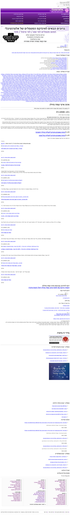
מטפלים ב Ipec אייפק (52, 84)
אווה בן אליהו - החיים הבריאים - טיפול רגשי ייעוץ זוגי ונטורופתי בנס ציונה (55, 349)
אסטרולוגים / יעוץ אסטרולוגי (61, 76)
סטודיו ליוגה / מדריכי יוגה (34, 81)
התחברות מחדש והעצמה (14, 82)
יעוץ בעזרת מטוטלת (30, 85)
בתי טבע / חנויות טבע (24, 81)
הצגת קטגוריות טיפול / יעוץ (52, 52)
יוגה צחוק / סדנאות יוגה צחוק (52, 80)
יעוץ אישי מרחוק (9, 86)
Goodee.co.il (23, 512)
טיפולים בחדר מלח (44, 81)
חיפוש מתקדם (39, 52)
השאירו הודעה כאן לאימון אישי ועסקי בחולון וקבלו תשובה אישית (49, 287)
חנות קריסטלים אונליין (6, 512)
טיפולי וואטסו (5, 81)
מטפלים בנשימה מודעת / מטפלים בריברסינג (10, 92)
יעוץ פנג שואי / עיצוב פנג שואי (15, 90)
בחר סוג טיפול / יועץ (63, 52)
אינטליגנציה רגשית (37, 82)
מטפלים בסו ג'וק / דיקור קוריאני (28, 91)
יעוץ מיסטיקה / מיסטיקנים (7, 75)
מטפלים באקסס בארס (56, 98)
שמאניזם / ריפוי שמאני (31, 93)
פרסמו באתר (50, 512)
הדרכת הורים (12, 98)
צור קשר (45, 512)
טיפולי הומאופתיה (57, 75)
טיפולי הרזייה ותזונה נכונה (14, 77)
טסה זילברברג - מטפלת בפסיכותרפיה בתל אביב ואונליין (58, 355)
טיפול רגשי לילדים (29, 74)
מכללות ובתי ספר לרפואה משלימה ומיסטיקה (46, 96)
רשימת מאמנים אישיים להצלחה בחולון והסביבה (51, 132)
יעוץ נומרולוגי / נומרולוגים (39, 86)
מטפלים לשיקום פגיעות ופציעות (42, 93)
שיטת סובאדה (29, 101)
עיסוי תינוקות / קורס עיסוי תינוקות (12, 88)
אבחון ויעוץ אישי (5, 80)
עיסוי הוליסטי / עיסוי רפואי (61, 64)
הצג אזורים (44, 52)
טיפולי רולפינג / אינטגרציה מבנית (48, 82)
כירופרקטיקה (33, 92)
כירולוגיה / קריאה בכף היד (16, 91)
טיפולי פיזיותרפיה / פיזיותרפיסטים (47, 90)
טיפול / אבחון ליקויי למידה (40, 80)
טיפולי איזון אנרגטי (4, 82)
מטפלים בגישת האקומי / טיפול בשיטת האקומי (24, 98)
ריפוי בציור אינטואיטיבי (52, 92)
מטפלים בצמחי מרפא (17, 87)
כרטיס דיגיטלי (59, 295)
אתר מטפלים (13, 512)
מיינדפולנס (49, 98)
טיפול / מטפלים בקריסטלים (27, 97)
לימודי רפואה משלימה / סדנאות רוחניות (19, 76)
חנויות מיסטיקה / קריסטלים (61, 60)
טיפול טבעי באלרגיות (54, 77)
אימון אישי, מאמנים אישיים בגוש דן (51, 307)
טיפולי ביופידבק (22, 82)
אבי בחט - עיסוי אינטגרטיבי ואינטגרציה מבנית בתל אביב (57, 459)
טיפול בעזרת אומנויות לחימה (11, 85)
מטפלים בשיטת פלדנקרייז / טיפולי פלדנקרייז (31, 90)
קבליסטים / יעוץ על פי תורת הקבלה (34, 76)
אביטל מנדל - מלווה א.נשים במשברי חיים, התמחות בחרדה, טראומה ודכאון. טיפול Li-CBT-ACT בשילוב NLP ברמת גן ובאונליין (45, 422)
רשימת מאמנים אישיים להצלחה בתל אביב (52, 135)
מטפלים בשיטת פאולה (49, 91)
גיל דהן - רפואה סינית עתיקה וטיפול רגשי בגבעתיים (58, 462)
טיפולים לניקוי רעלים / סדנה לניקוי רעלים (58, 88)
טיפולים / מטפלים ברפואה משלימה (59, 67)
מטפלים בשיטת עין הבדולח (14, 100)
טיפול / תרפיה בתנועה (52, 81)
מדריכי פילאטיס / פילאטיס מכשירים (53, 95)
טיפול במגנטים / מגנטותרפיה (52, 85)
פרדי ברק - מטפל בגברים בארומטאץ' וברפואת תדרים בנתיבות (56, 411)
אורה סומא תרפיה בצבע (62, 84)
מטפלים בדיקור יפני (6, 79)
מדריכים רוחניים (33, 96)
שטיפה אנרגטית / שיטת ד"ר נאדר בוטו (59, 69)
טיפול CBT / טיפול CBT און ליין (40, 74)
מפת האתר (14, 52)
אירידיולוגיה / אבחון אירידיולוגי (43, 77)
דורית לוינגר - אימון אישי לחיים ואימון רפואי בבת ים (58, 360)
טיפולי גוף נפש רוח (29, 82)
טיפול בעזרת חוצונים (22, 85)
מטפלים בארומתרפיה (32, 77)
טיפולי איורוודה (33, 79)
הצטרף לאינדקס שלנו (21, 52)
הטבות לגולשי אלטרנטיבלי (41, 100)
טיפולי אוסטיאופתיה (25, 79)
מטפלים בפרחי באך (63, 66)
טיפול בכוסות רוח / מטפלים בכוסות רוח (28, 100)
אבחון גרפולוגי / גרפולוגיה (16, 79)
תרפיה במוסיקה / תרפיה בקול (29, 95)
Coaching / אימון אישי (62, 65)
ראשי (68, 52)
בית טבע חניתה (64, 416)
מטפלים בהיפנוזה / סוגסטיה (61, 82)
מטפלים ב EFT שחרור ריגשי (41, 84)
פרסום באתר (33, 52)
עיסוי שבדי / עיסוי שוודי (24, 88)
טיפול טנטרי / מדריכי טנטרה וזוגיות (59, 57)
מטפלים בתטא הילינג (5, 95)
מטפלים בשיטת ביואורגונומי (61, 96)
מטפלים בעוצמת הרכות (34, 88)
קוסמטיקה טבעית (23, 92)
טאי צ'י (59, 80)
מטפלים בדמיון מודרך (17, 75)
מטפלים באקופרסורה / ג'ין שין (40, 98)
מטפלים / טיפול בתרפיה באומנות (16, 95)
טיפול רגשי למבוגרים (57, 101)
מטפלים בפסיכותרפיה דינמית (28, 86)
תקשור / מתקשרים (37, 87)
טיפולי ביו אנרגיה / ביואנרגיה (29, 84)
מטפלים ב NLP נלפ (63, 59)
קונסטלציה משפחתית (48, 101)
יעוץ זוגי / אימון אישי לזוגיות (42, 79)
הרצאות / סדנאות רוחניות (44, 88)
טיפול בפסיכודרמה (58, 91)
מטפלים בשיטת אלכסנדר (29, 80)
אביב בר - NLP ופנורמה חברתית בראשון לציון (59, 408)
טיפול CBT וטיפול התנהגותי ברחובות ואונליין (59, 405)
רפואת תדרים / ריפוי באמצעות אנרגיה (21, 96)
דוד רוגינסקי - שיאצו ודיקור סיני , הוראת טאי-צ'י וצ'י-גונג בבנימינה (56, 352)
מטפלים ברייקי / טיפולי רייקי (51, 86)
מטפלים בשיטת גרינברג (41, 95)
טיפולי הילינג (64, 80)
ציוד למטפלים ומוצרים (59, 100)
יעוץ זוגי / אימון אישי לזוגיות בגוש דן (50, 310)
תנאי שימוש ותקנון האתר (59, 512)
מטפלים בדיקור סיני (24, 77)
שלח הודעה (64, 295)
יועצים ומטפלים (66, 305)
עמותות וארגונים (51, 100)
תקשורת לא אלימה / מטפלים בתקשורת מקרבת (16, 93)
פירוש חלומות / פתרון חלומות (39, 97)
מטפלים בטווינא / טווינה (53, 79)
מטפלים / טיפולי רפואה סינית (19, 74)
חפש (68, 7)
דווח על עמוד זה (66, 298)
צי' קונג (28, 92)
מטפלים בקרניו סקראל (40, 91)
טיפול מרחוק (49, 74)
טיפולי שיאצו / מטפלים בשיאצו (46, 75)
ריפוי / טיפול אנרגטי (9, 96)
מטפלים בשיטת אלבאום (27, 87)
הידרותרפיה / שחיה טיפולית (61, 61)
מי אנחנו (66, 512)
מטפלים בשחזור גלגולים (50, 97)
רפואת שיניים (29, 512)
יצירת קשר (28, 52)
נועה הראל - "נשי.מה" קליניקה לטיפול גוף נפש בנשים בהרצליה (56, 358)
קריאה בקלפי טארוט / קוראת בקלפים (59, 62)
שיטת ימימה (8, 76)
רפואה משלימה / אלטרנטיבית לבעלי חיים (58, 93)
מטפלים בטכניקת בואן (62, 81)
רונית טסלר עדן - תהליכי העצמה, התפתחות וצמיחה (58, 456)
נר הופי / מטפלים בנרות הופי (41, 92)
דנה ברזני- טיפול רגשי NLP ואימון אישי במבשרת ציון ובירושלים (56, 414)
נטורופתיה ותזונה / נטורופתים (49, 76)
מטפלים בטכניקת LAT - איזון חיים (16, 84)
